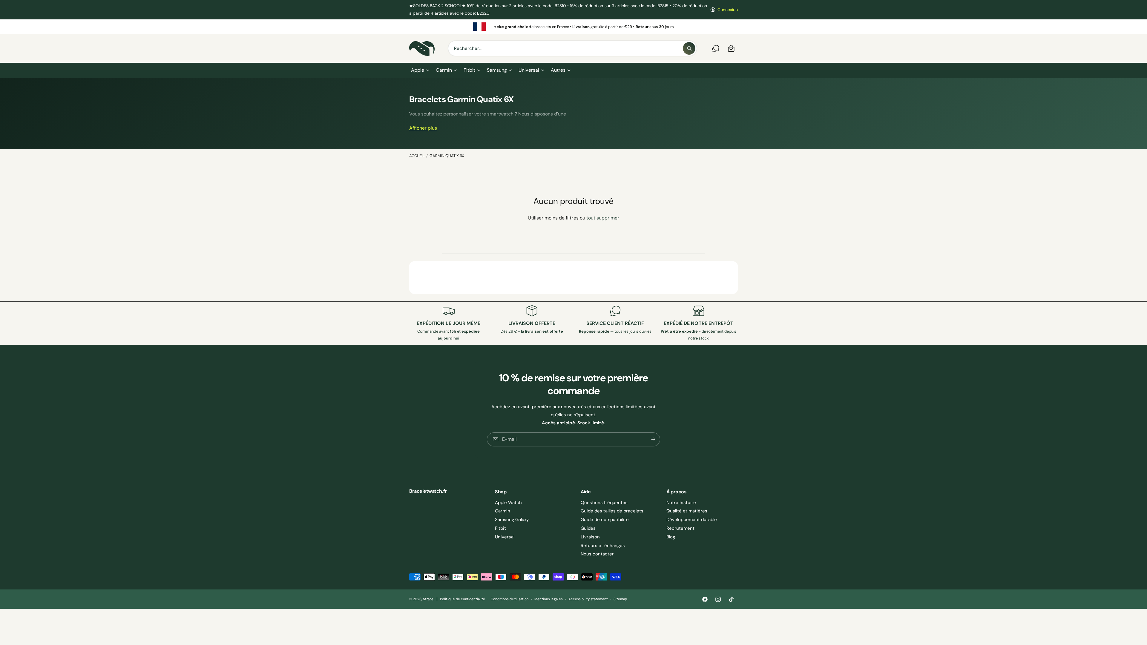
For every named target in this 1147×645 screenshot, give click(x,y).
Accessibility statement (588, 599)
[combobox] (572, 48)
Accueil (417, 155)
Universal (529, 70)
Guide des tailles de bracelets (612, 511)
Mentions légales (548, 599)
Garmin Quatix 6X (447, 155)
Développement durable (691, 520)
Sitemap (620, 599)
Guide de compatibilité (605, 520)
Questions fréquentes (604, 503)
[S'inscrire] (653, 439)
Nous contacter (597, 554)
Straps (428, 599)
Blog (670, 537)
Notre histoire (681, 503)
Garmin (444, 70)
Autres (558, 70)
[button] (419, 70)
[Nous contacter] (715, 48)
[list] (573, 26)
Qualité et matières (686, 511)
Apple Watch (508, 503)
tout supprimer (602, 218)
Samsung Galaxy (512, 520)
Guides (588, 528)
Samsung (497, 70)
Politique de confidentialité (462, 599)
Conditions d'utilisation (510, 599)
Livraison (590, 537)
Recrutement (680, 528)
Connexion (727, 9)
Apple (417, 70)
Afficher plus (423, 128)
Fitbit (469, 70)
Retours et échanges (603, 546)
